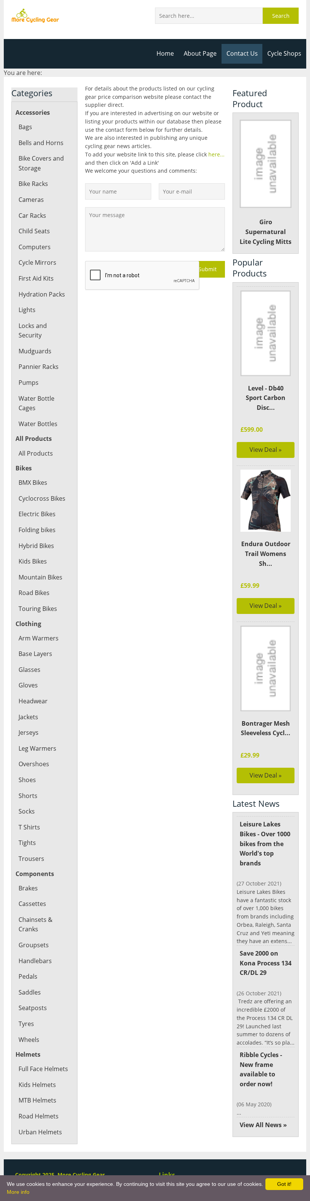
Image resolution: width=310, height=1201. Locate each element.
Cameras (31, 199)
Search (281, 15)
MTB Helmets (37, 1100)
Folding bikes (37, 530)
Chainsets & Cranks (36, 924)
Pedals (28, 976)
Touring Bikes (38, 608)
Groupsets (34, 945)
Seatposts (33, 1008)
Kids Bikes (33, 561)
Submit (207, 269)
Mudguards (35, 351)
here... (216, 154)
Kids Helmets (37, 1085)
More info (18, 1192)
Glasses (29, 669)
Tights (27, 843)
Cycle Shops (284, 53)
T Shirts (29, 827)
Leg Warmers (37, 748)
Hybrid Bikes (36, 546)
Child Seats (34, 231)
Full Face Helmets (43, 1069)
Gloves (28, 685)
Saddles (30, 992)
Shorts (28, 796)
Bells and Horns (41, 143)
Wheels (29, 1039)
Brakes (28, 888)
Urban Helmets (40, 1132)
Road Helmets (39, 1116)
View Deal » (266, 449)
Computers (35, 247)
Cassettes (32, 904)
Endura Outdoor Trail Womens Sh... (265, 553)
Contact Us (242, 53)
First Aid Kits (36, 278)
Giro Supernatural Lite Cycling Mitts (265, 231)
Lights (27, 310)
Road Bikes (34, 593)
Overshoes (34, 764)
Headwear (33, 701)
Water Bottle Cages (36, 403)
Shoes (27, 780)
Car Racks (32, 215)
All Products (36, 453)
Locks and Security (33, 331)
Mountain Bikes (40, 577)
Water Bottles (38, 424)
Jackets (28, 717)
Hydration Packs (42, 294)
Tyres (26, 1024)
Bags (25, 127)
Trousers (31, 858)
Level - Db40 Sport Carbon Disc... (265, 398)
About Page (200, 53)
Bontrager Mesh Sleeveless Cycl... (265, 728)
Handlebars (35, 961)
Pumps (29, 382)
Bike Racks (33, 184)
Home (165, 53)
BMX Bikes (33, 482)
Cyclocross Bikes (42, 498)
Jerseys (29, 732)
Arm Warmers (39, 638)
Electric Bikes (37, 514)
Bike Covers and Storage (41, 163)
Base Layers (35, 654)
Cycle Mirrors (37, 262)
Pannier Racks (39, 366)
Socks (27, 811)
